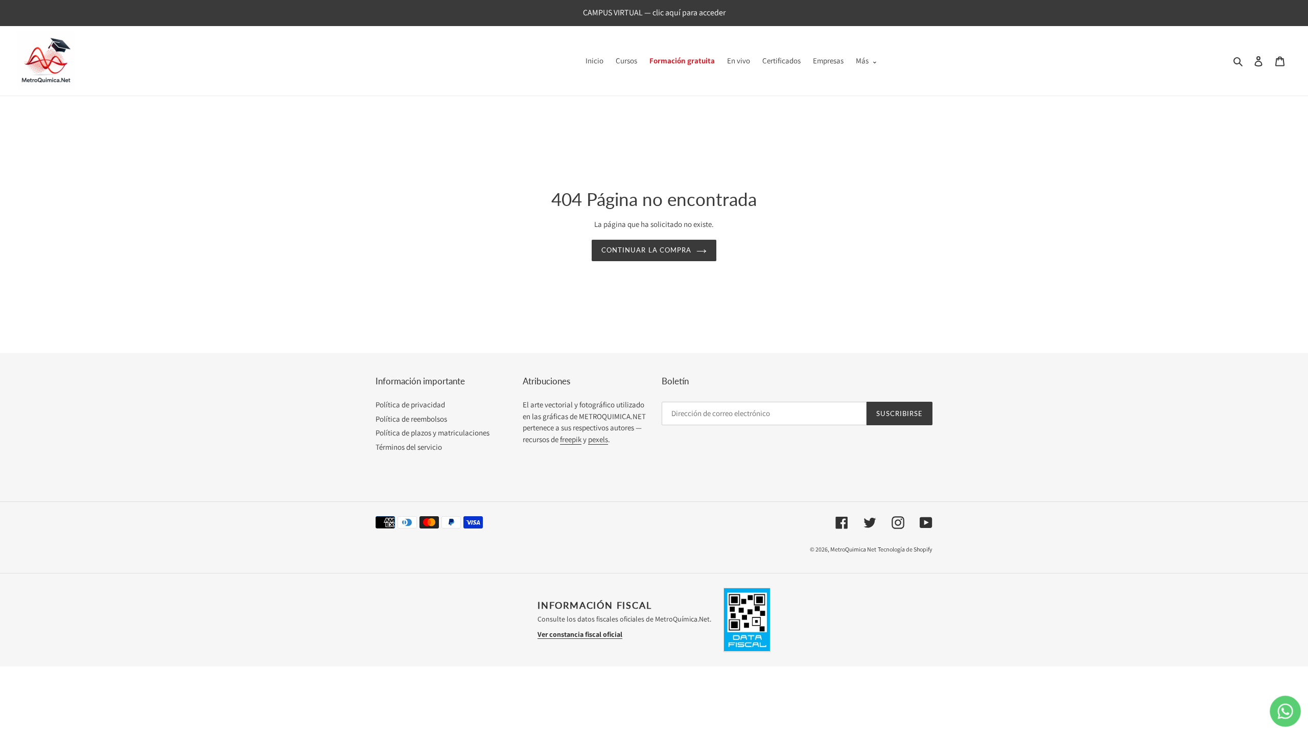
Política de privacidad (410, 404)
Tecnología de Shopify (905, 549)
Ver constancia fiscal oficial (580, 634)
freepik (570, 439)
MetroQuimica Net (853, 549)
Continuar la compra (646, 250)
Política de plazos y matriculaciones (432, 433)
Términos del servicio (409, 447)
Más (862, 60)
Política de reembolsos (411, 419)
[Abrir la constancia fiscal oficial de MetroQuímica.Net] (746, 620)
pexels (598, 439)
